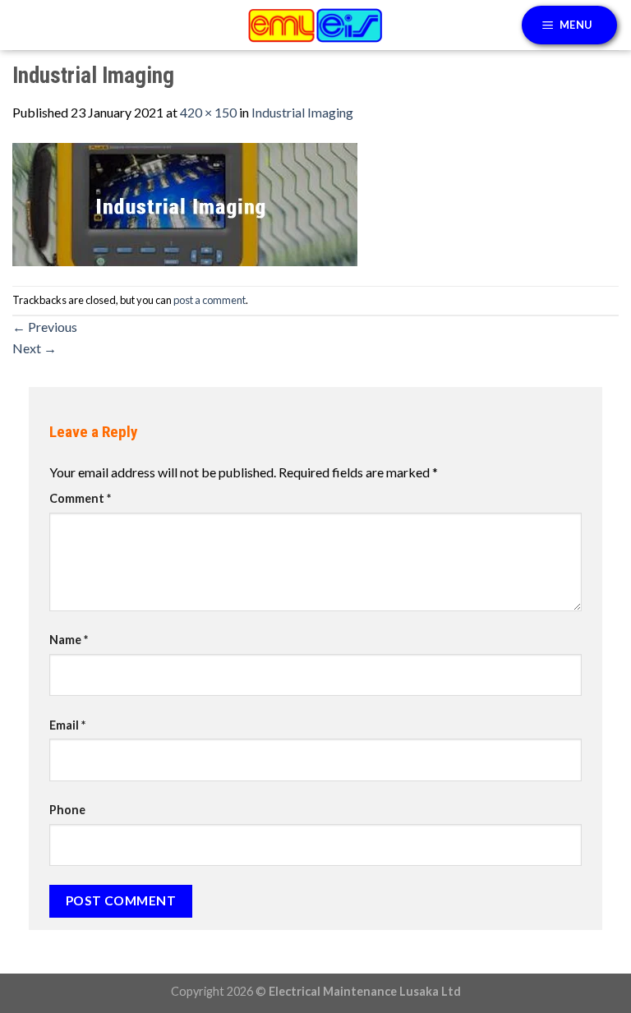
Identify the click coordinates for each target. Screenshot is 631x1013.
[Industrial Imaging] (184, 202)
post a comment (209, 299)
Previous (44, 326)
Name (68, 640)
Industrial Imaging (302, 112)
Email (67, 725)
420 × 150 (208, 112)
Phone (67, 810)
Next (34, 348)
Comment (80, 498)
